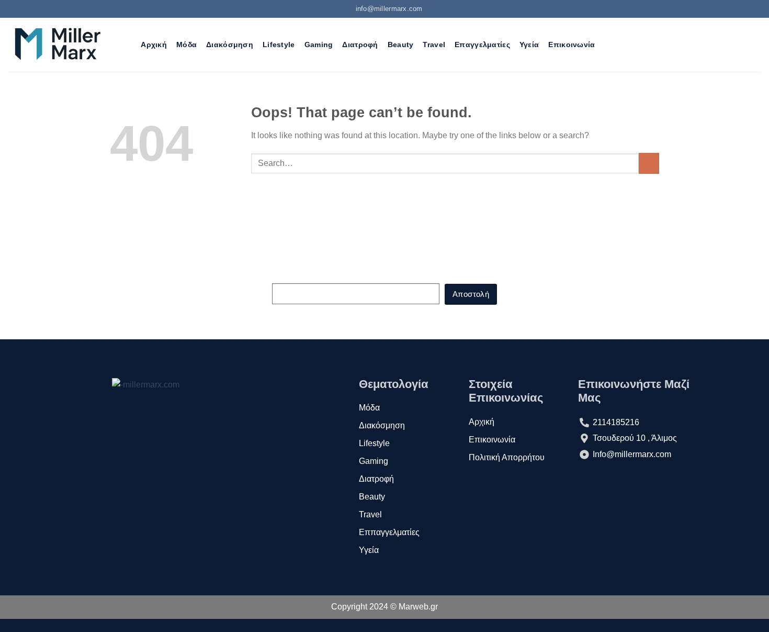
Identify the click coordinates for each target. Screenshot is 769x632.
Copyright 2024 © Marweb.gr (384, 606)
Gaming (318, 44)
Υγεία (529, 44)
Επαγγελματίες (482, 44)
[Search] (126, 45)
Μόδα (186, 44)
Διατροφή (360, 44)
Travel (434, 44)
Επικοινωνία (571, 44)
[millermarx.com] (57, 44)
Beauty (401, 44)
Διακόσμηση (229, 44)
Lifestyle (279, 44)
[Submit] (649, 163)
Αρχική (154, 44)
